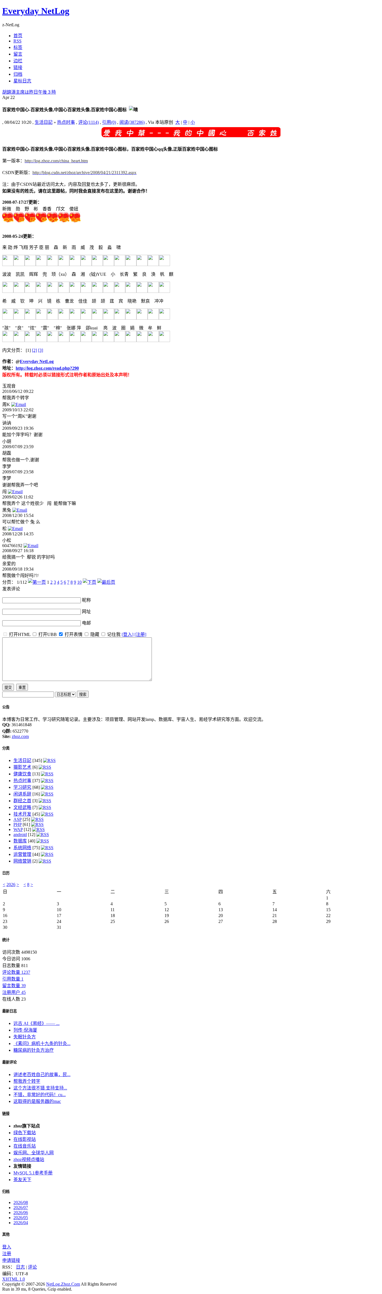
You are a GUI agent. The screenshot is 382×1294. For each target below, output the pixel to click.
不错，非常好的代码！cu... (39, 1094)
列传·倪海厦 (25, 1030)
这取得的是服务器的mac (37, 1101)
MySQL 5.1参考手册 (33, 1172)
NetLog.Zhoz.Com (63, 1284)
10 (79, 582)
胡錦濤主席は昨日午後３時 (29, 92)
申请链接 (11, 1260)
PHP (17, 824)
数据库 (20, 841)
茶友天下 (22, 1179)
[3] (40, 350)
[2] (34, 350)
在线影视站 (24, 1139)
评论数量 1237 (16, 972)
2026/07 (20, 1207)
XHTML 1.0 (13, 1279)
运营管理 (22, 854)
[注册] (140, 634)
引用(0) (109, 122)
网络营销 (22, 861)
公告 (6, 707)
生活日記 (44, 122)
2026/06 (20, 1212)
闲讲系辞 (22, 794)
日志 (20, 1267)
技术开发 (22, 814)
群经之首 (22, 800)
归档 (6, 1191)
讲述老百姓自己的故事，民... (41, 1074)
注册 (6, 1253)
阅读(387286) (132, 122)
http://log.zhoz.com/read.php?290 (47, 368)
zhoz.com (20, 736)
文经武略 (22, 807)
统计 (6, 940)
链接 (6, 1114)
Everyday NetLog (35, 11)
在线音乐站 (24, 1146)
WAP (18, 829)
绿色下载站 (24, 1132)
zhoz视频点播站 (28, 1159)
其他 (6, 1234)
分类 (6, 748)
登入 (6, 1247)
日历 (6, 873)
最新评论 (9, 1062)
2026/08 (20, 1202)
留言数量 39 (14, 985)
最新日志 (9, 1011)
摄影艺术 (22, 767)
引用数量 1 (12, 979)
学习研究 (22, 787)
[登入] (127, 634)
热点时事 (66, 122)
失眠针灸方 (24, 1036)
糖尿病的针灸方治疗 (33, 1050)
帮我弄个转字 (26, 1081)
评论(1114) (88, 122)
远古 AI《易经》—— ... (36, 1023)
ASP (17, 819)
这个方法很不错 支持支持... (40, 1088)
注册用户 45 (14, 992)
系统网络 (22, 847)
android (20, 834)
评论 (32, 1267)
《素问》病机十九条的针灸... (41, 1043)
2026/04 (20, 1222)
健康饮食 (22, 773)
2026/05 (20, 1217)
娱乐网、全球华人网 (33, 1152)
